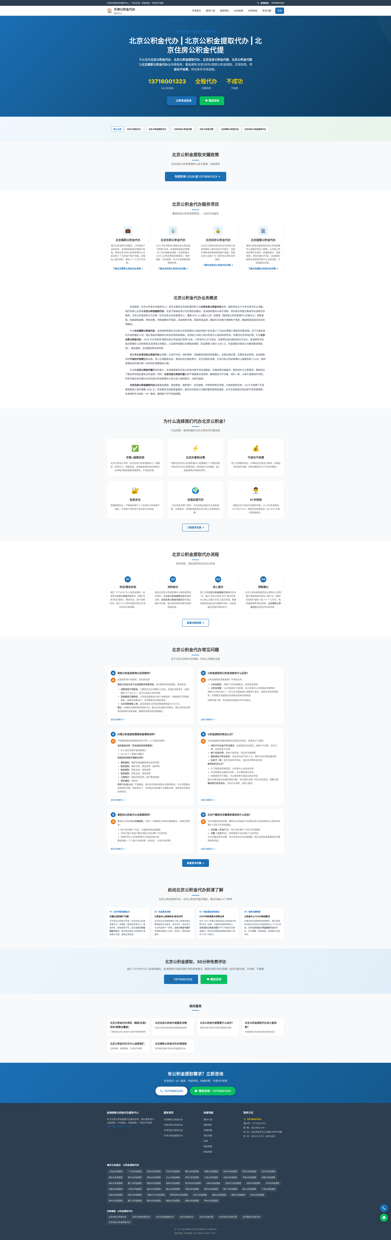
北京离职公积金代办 (230, 129)
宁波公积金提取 (135, 1189)
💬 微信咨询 (212, 100)
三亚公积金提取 (268, 1189)
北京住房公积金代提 (183, 129)
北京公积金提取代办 (157, 129)
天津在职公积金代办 (173, 1124)
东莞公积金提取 (192, 1189)
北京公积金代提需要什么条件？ (217, 1022)
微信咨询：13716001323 (215, 1091)
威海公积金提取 (192, 1200)
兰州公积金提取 (272, 1183)
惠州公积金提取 (154, 1200)
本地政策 (238, 10)
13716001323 (277, 3)
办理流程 (252, 10)
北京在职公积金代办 (173, 240)
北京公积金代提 (206, 129)
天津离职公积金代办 (173, 1119)
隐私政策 (208, 1146)
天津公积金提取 (173, 1171)
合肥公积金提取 (268, 1177)
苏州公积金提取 (135, 1177)
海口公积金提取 (249, 1189)
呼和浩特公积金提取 (179, 1195)
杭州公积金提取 (230, 1171)
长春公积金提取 (213, 1183)
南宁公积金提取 (230, 1189)
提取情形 (224, 10)
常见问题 (266, 10)
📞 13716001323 (181, 979)
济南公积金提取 (249, 1177)
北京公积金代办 (134, 129)
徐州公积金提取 (257, 1195)
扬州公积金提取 (116, 1200)
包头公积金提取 (200, 1195)
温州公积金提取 (154, 1189)
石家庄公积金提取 (233, 1183)
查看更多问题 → (195, 863)
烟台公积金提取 (219, 1195)
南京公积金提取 (249, 1171)
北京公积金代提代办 (141, 1217)
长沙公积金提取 (173, 1177)
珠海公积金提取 (173, 1200)
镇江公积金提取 (135, 1200)
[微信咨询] (384, 1218)
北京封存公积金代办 (218, 240)
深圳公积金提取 (154, 1171)
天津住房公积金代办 (173, 1130)
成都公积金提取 (211, 1171)
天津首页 (196, 10)
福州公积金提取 (116, 1183)
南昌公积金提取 (154, 1183)
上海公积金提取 (116, 1171)
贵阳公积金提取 (116, 1195)
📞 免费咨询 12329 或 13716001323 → (195, 176)
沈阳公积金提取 (230, 1177)
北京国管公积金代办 (263, 240)
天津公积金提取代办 (173, 1135)
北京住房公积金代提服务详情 (171, 1022)
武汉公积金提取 (268, 1171)
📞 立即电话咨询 (181, 100)
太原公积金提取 (253, 1183)
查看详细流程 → (195, 622)
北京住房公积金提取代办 (255, 129)
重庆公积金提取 (192, 1171)
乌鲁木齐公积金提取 (156, 1195)
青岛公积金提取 (192, 1177)
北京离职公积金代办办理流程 (171, 1043)
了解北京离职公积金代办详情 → (128, 268)
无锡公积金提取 (116, 1189)
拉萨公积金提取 (135, 1195)
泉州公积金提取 (211, 1189)
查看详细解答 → (118, 719)
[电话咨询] (384, 1208)
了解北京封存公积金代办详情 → (218, 265)
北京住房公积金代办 (117, 1217)
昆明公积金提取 (173, 1183)
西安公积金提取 (116, 1177)
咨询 (279, 10)
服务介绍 (210, 10)
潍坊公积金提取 (238, 1195)
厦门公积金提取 (135, 1183)
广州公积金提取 (135, 1171)
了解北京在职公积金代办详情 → (173, 268)
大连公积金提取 (211, 1177)
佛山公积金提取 (173, 1189)
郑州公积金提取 (154, 1177)
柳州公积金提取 (211, 1200)
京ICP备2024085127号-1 (119, 1126)
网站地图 (208, 1151)
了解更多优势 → (195, 527)
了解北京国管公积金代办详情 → (263, 268)
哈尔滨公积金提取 (193, 1183)
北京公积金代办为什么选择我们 (127, 1043)
